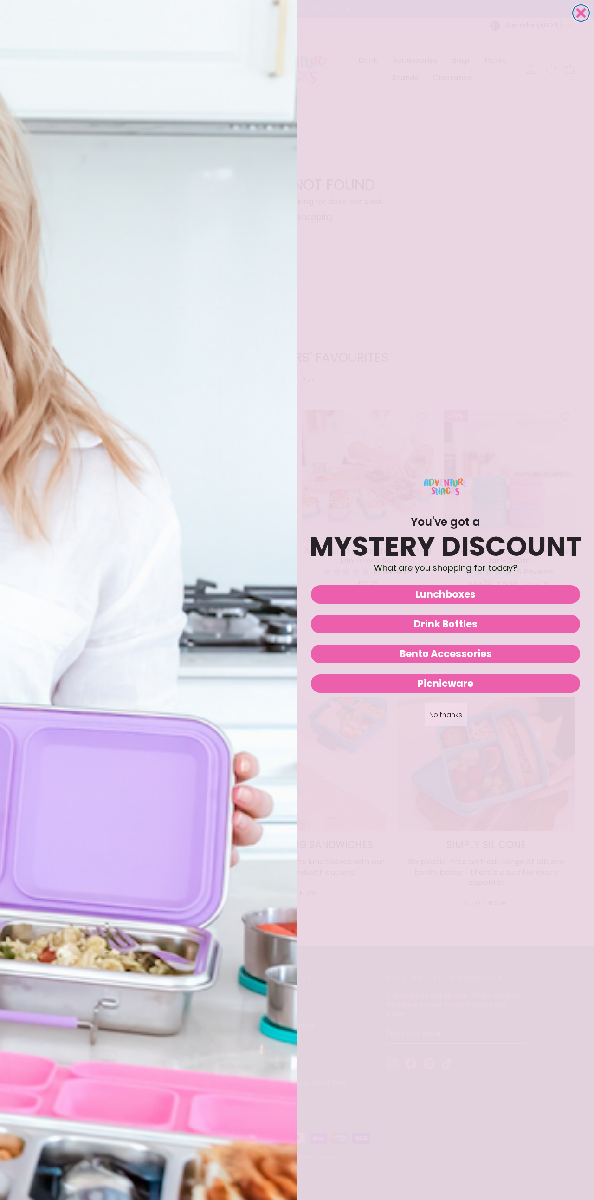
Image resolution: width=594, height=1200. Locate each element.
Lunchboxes (445, 594)
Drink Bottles (446, 624)
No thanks (445, 714)
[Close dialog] (581, 13)
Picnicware (445, 683)
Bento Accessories (446, 653)
